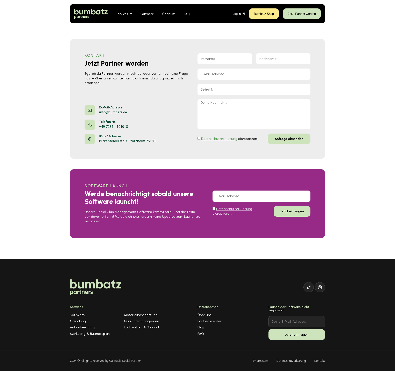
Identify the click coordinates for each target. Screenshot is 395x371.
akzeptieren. (229, 139)
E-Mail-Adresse (111, 107)
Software (147, 14)
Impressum (260, 361)
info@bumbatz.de (113, 112)
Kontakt (319, 361)
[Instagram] (320, 287)
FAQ (187, 14)
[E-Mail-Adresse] (90, 110)
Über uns (168, 14)
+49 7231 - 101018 (113, 126)
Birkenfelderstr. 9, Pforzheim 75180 (127, 141)
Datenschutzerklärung (219, 138)
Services (122, 14)
